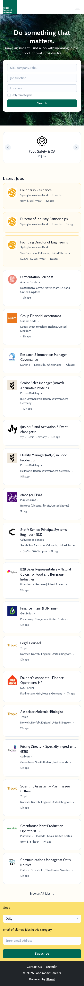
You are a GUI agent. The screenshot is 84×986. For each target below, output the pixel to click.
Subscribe (42, 953)
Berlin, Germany (37, 437)
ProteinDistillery (29, 393)
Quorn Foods (28, 321)
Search (42, 103)
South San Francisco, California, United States (47, 545)
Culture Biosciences (32, 539)
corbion (25, 756)
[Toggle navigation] (77, 7)
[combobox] (42, 78)
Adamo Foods (28, 282)
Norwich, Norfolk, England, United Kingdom (45, 654)
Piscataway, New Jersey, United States (43, 619)
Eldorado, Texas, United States (53, 836)
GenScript (26, 613)
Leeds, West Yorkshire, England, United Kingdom (43, 329)
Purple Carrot (28, 500)
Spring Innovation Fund (34, 195)
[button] (76, 147)
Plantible (25, 836)
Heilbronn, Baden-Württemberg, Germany (45, 471)
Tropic (24, 648)
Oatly (23, 870)
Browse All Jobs (40, 893)
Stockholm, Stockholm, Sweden (50, 870)
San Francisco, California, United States (43, 253)
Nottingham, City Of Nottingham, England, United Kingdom (45, 290)
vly (22, 437)
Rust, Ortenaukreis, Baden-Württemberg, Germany (44, 401)
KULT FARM (27, 688)
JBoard (50, 979)
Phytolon (25, 584)
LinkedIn (51, 967)
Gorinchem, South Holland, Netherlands (44, 762)
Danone (25, 364)
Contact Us (34, 967)
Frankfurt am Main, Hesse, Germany (41, 693)
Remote (57, 195)
